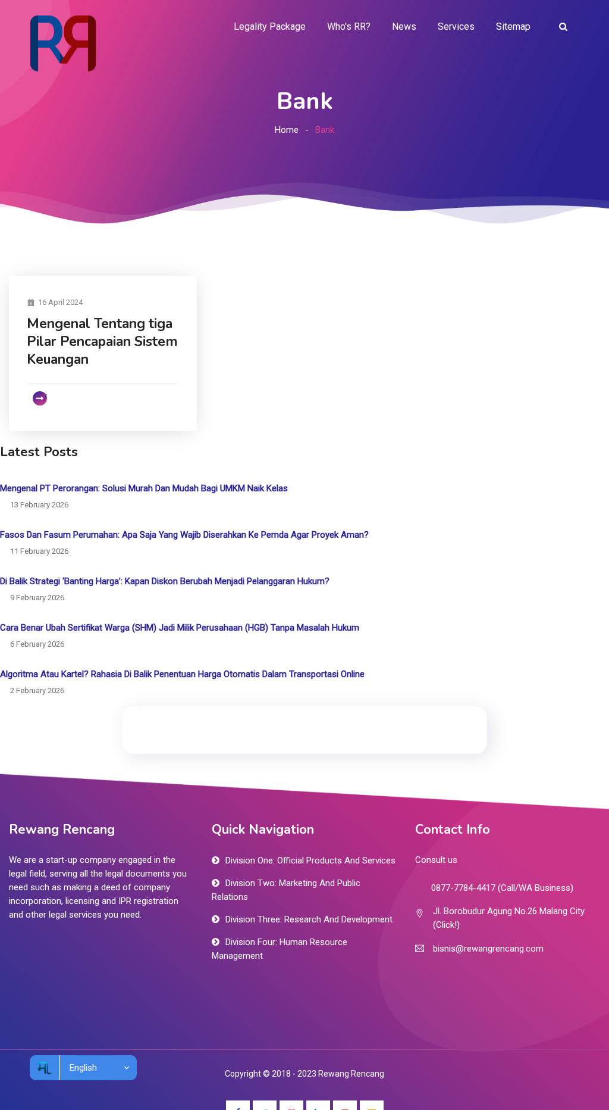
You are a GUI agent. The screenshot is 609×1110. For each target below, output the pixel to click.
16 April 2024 (60, 302)
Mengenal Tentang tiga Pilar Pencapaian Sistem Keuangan (102, 341)
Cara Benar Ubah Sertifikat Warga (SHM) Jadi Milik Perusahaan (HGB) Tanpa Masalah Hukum (179, 627)
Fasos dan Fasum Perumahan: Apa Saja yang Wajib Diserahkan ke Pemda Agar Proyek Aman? (184, 534)
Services (456, 26)
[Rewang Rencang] (62, 43)
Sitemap (513, 26)
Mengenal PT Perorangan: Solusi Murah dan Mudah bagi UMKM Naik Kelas (144, 488)
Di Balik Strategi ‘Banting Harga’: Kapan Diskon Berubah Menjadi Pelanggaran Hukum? (164, 581)
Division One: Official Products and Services (310, 860)
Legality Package (270, 26)
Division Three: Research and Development (309, 919)
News (404, 26)
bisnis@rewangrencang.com (488, 948)
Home (287, 129)
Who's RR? (349, 26)
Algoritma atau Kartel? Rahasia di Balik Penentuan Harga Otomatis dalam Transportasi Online (182, 674)
